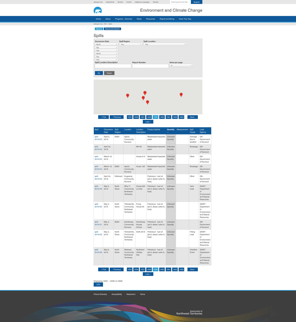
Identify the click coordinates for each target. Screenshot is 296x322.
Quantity (170, 129)
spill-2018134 (98, 167)
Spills (110, 24)
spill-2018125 (98, 138)
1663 (181, 117)
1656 (136, 117)
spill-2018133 (98, 157)
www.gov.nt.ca (98, 2)
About (108, 18)
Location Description (141, 130)
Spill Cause (192, 130)
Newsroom (130, 294)
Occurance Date (108, 130)
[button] (144, 93)
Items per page (176, 62)
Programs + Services (123, 18)
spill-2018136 (98, 177)
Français (155, 2)
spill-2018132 (98, 148)
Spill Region (124, 41)
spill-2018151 (98, 223)
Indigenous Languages (142, 2)
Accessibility (117, 294)
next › (192, 117)
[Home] (100, 9)
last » (148, 121)
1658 (149, 117)
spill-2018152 (98, 233)
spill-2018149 (98, 187)
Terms (142, 294)
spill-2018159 (98, 251)
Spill (96, 129)
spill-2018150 (98, 205)
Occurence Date (102, 41)
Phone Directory (100, 294)
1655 (130, 117)
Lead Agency (203, 130)
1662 (175, 117)
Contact (128, 2)
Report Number (139, 62)
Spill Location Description (106, 62)
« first (103, 117)
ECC (105, 24)
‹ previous (117, 117)
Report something (167, 18)
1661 (168, 117)
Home (98, 18)
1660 (162, 117)
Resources (150, 18)
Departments (110, 2)
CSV (98, 284)
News (139, 18)
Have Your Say (185, 18)
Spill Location (149, 41)
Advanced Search (112, 29)
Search (99, 29)
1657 (142, 117)
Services (120, 2)
